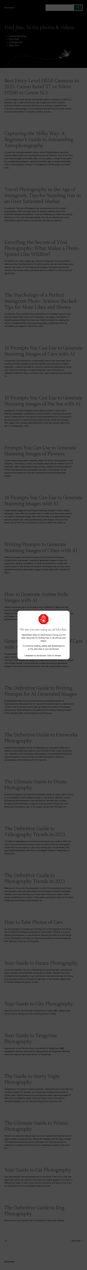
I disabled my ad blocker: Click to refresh (42, 655)
